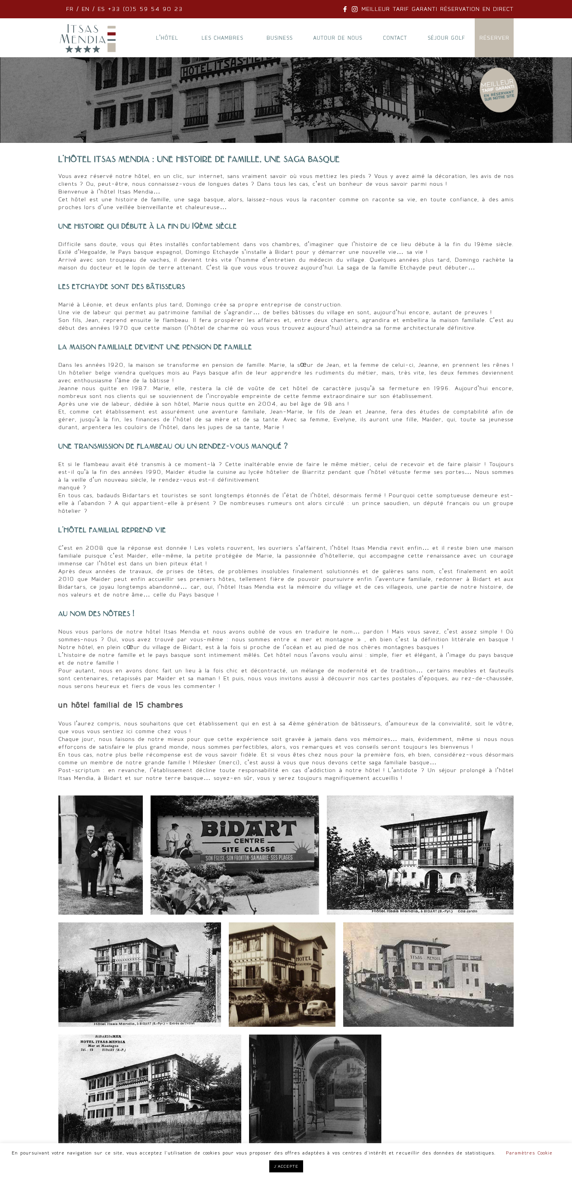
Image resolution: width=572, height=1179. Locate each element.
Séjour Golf (446, 38)
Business (280, 38)
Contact (395, 38)
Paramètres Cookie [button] (529, 1153)
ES (101, 8)
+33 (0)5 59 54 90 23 (144, 8)
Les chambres (222, 38)
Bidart (192, 647)
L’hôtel (167, 38)
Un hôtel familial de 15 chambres (120, 704)
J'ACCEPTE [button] (286, 1166)
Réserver (494, 37)
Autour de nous (337, 38)
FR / (74, 8)
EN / (88, 8)
